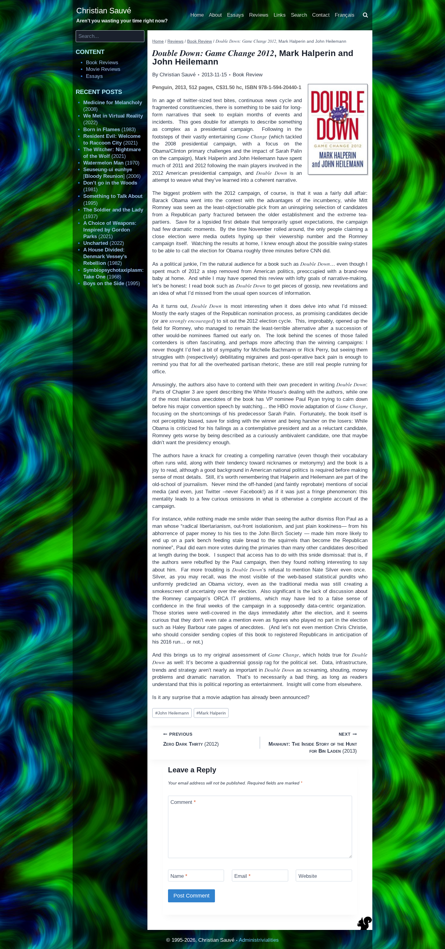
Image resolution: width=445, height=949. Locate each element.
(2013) (313, 743)
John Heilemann (172, 713)
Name (178, 876)
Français (344, 15)
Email (242, 876)
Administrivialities (259, 940)
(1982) (105, 256)
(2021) (110, 229)
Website (307, 876)
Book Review (247, 75)
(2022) (103, 243)
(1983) (109, 129)
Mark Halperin (211, 713)
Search (299, 15)
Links (280, 15)
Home (197, 15)
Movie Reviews (103, 69)
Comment (183, 802)
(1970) (111, 163)
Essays (235, 15)
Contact (321, 15)
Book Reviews (102, 62)
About (215, 15)
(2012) (191, 739)
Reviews (259, 15)
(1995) (111, 283)
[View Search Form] (365, 15)
